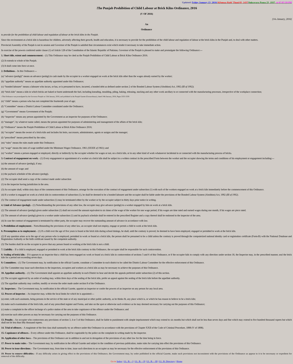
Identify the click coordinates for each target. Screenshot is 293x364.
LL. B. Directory (167, 361)
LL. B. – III (152, 361)
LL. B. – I (128, 361)
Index (119, 361)
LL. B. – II (140, 361)
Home (179, 361)
